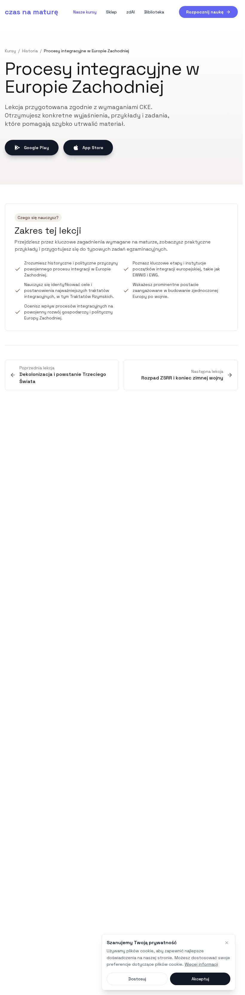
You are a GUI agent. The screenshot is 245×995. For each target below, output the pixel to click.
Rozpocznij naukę (204, 12)
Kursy (10, 50)
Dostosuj (137, 979)
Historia (30, 50)
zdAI (130, 12)
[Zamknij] (226, 942)
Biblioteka (154, 12)
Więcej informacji (201, 964)
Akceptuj (200, 979)
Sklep (111, 12)
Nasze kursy (85, 12)
